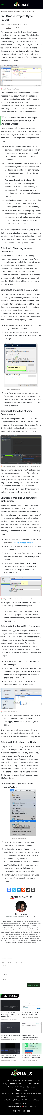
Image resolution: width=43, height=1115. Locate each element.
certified (8, 28)
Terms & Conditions (16, 1084)
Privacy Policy (27, 1080)
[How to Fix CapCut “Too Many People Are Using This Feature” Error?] (10, 1005)
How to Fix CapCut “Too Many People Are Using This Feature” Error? (10, 1014)
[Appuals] (22, 4)
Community (16, 1080)
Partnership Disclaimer (16, 1087)
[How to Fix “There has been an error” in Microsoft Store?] (32, 1048)
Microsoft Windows (13, 11)
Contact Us (31, 1087)
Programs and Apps (27, 11)
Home (4, 11)
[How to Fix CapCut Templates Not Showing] (32, 1027)
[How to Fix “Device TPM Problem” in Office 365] (32, 1005)
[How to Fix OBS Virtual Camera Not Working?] (10, 1048)
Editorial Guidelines (33, 1084)
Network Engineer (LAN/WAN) (15, 916)
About (7, 1080)
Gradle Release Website (23, 543)
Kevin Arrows (5, 24)
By (1, 24)
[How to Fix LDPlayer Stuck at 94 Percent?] (10, 1027)
